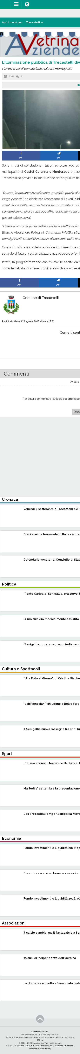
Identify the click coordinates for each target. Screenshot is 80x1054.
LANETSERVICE (27, 1046)
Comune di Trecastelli (41, 298)
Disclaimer (58, 1046)
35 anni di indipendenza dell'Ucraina (49, 958)
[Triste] (58, 344)
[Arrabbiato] (19, 344)
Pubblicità (68, 1046)
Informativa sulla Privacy (40, 1049)
